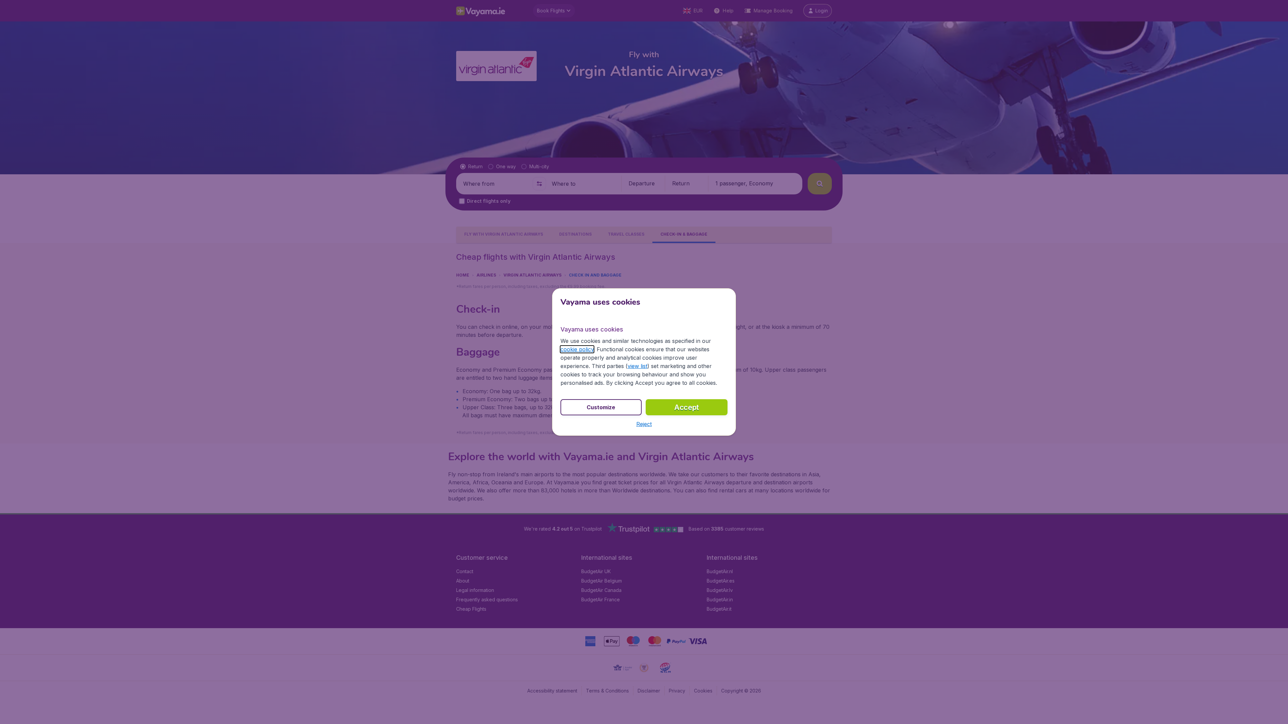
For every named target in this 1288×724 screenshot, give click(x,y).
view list (637, 366)
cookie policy (577, 349)
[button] (644, 424)
